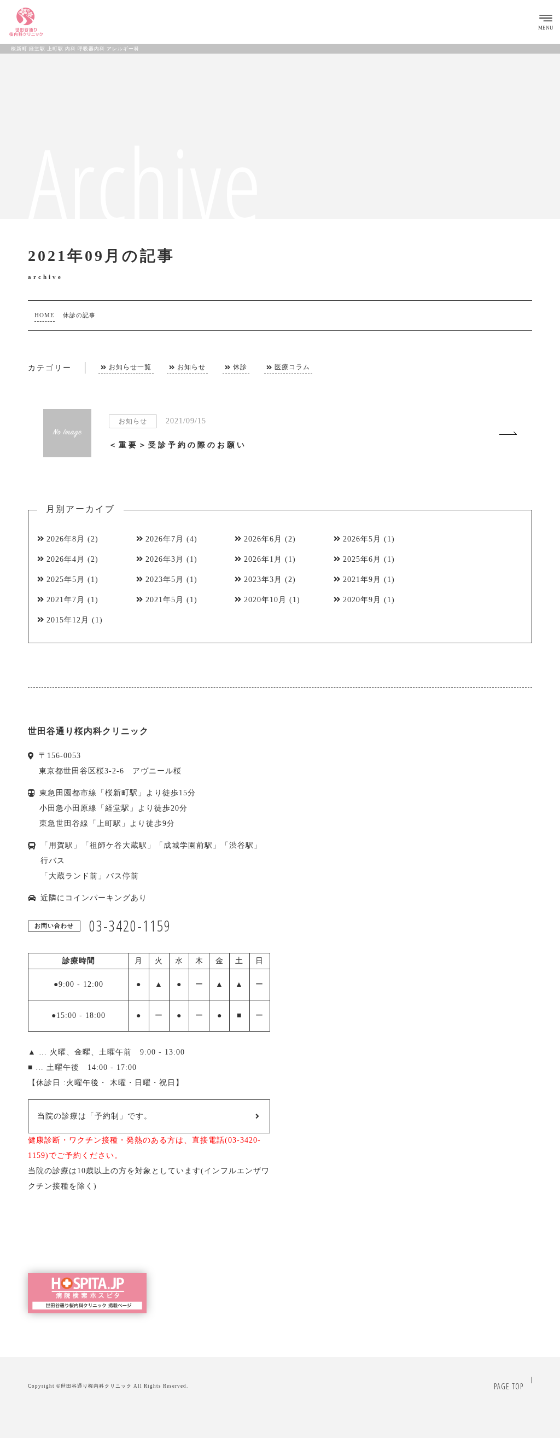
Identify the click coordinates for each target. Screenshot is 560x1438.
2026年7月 (164, 539)
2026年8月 (65, 539)
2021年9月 (362, 579)
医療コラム (292, 367)
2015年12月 (67, 620)
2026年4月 (65, 559)
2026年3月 (164, 559)
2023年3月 (263, 579)
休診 (240, 367)
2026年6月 (263, 539)
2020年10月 (265, 600)
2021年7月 (65, 600)
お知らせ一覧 (130, 367)
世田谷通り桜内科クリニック (96, 1386)
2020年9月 (362, 600)
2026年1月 (263, 559)
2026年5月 (362, 539)
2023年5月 (164, 579)
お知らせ (191, 367)
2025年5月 (65, 579)
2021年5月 (164, 600)
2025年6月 (362, 559)
